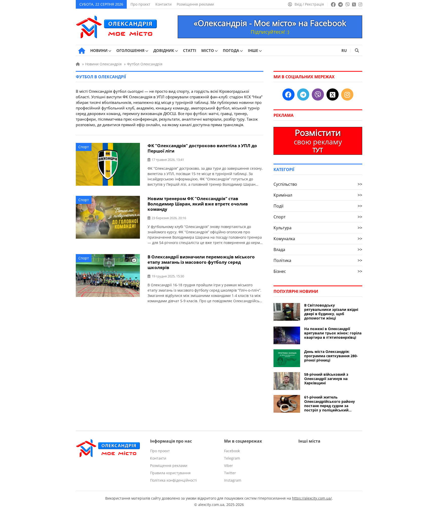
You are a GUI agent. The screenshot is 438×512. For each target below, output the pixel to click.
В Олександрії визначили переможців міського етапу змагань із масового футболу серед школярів (201, 262)
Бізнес (317, 271)
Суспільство (317, 184)
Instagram (232, 480)
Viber (228, 465)
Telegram (232, 458)
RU (344, 50)
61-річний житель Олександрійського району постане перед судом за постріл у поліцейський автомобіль (329, 403)
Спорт (83, 146)
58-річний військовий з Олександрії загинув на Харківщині (326, 378)
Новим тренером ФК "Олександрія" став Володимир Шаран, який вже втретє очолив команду (198, 204)
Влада (317, 249)
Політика (317, 260)
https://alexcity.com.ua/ (312, 498)
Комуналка (317, 238)
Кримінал (317, 195)
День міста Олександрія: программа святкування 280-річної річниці (331, 355)
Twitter (230, 472)
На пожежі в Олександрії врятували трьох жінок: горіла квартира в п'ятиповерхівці (332, 333)
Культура (317, 228)
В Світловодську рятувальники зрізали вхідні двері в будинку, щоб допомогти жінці (331, 311)
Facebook (232, 450)
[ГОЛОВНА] (81, 51)
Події (317, 206)
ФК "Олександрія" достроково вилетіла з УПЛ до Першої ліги (202, 148)
